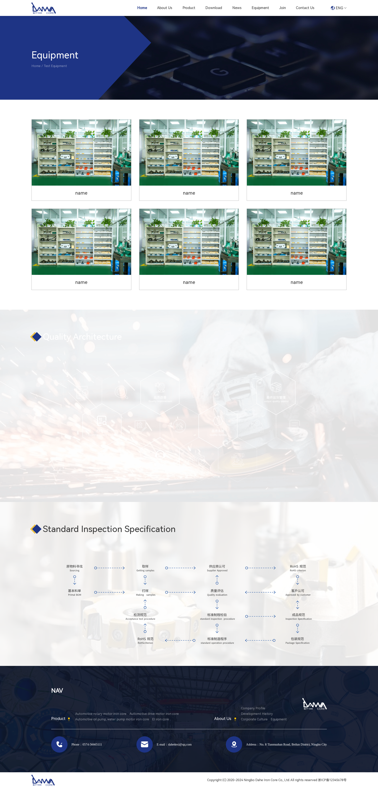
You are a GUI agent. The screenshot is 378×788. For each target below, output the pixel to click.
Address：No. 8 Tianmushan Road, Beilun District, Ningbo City (286, 744)
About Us (164, 8)
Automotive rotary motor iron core (100, 714)
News (237, 8)
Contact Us (305, 8)
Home (142, 8)
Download (213, 8)
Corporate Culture (254, 719)
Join (282, 8)
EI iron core (160, 719)
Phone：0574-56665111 (86, 744)
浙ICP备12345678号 (332, 780)
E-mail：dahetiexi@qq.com (174, 744)
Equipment (260, 8)
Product (189, 8)
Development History (257, 714)
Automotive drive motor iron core (154, 714)
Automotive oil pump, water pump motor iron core (112, 719)
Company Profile (253, 708)
